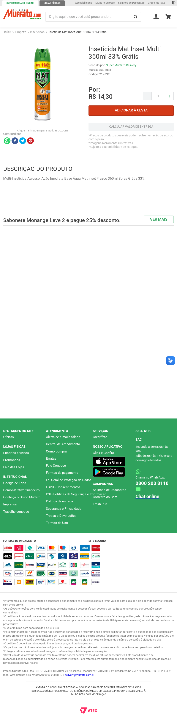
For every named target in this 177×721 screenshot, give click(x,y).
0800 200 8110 (152, 483)
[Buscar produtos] (135, 17)
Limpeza (20, 48)
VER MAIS (159, 236)
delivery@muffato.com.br (79, 674)
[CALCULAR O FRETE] (131, 143)
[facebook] (14, 158)
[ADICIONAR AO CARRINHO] (131, 127)
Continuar (149, 713)
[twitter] (22, 158)
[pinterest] (30, 158)
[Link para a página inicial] (7, 48)
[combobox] (93, 17)
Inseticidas (37, 48)
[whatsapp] (7, 158)
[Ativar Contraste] (173, 3)
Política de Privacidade (94, 715)
